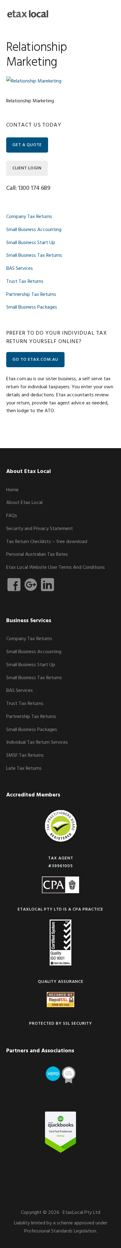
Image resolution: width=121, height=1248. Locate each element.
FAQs (11, 516)
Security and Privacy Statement (39, 529)
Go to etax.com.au (35, 359)
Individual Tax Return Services (37, 742)
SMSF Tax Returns (25, 755)
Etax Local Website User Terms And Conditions (55, 568)
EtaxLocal (28, 14)
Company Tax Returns (29, 217)
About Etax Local (24, 503)
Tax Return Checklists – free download (46, 542)
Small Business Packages (31, 307)
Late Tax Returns (24, 768)
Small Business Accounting (33, 230)
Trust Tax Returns (24, 282)
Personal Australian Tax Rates (37, 554)
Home (12, 490)
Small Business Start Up (30, 243)
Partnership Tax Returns (31, 295)
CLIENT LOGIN (27, 168)
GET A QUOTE (27, 145)
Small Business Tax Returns (34, 256)
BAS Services (19, 269)
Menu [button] (107, 13)
